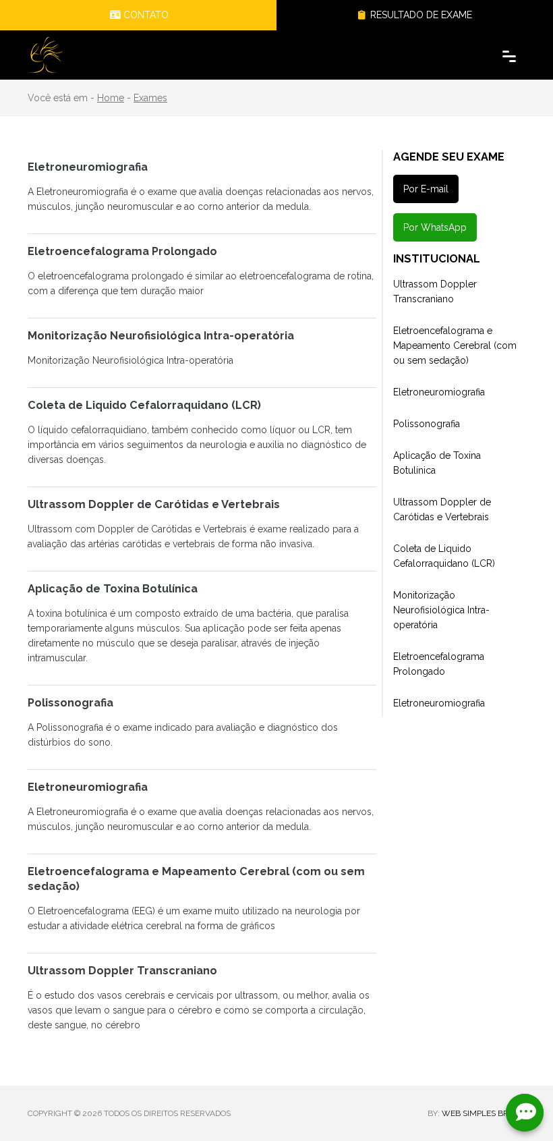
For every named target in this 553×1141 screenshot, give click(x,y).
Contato (145, 14)
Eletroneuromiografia (439, 392)
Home (110, 97)
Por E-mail (425, 189)
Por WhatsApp (435, 227)
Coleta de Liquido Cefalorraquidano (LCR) (444, 556)
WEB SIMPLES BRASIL (483, 1113)
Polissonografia (426, 423)
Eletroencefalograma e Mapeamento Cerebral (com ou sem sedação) (455, 345)
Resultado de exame (420, 14)
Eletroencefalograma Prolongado (438, 664)
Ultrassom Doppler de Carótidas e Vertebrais (442, 509)
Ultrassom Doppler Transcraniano (435, 291)
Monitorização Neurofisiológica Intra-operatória (441, 610)
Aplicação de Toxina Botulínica (437, 463)
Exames (150, 97)
